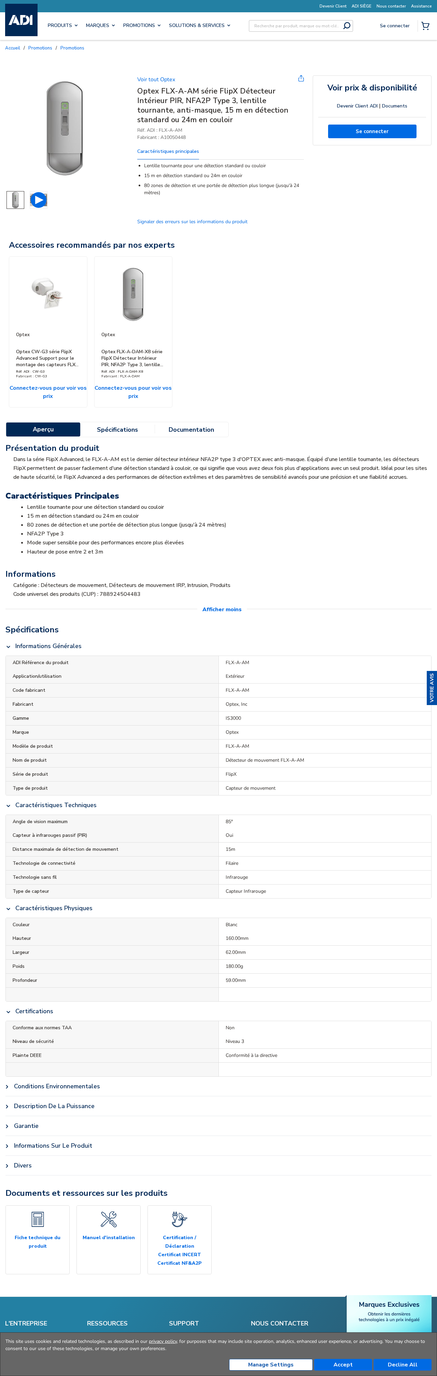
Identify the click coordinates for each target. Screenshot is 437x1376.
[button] (432, 688)
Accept (343, 1364)
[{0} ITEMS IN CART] (426, 26)
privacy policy (163, 1341)
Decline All (403, 1364)
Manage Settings (271, 1364)
